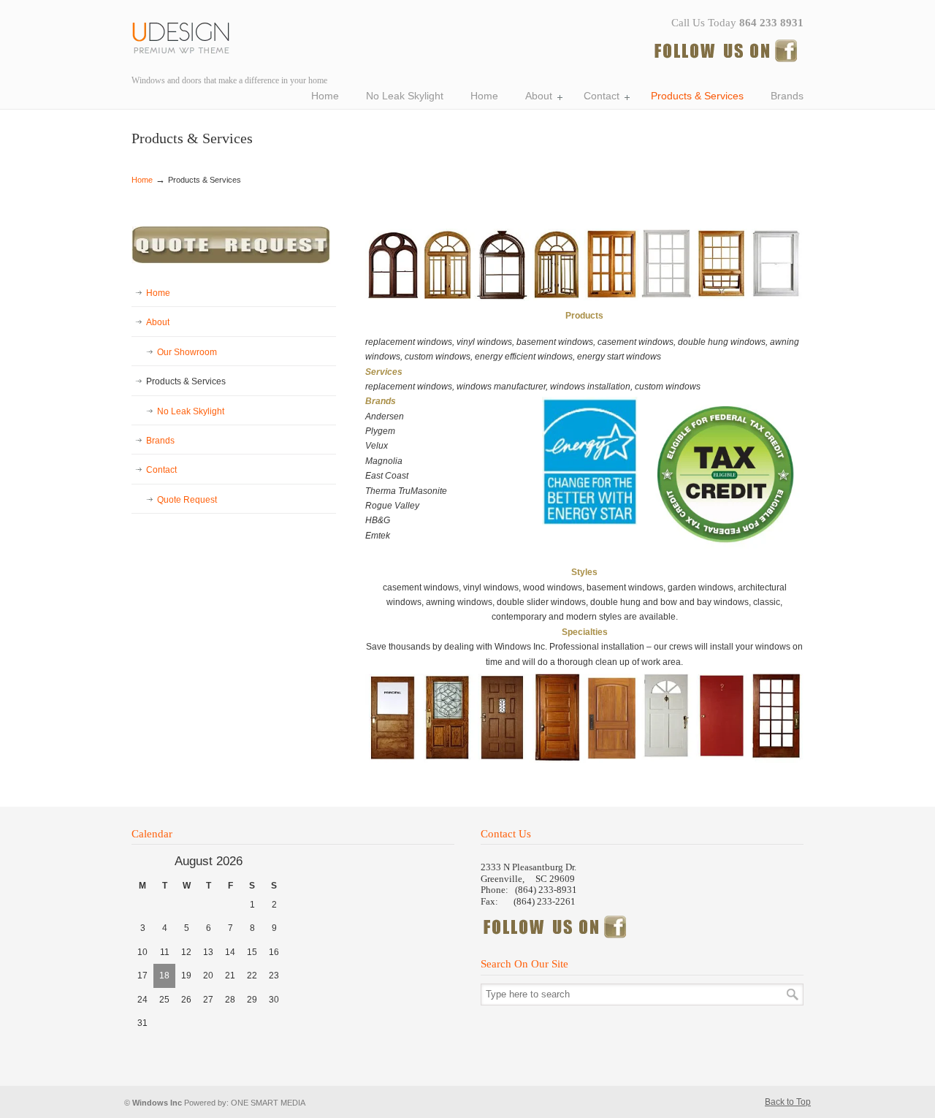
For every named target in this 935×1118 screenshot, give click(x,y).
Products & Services (186, 381)
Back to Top (788, 1102)
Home (142, 179)
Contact (161, 470)
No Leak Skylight (190, 411)
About (157, 322)
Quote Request (187, 500)
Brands (160, 441)
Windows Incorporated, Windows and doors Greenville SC (186, 35)
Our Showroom (187, 352)
